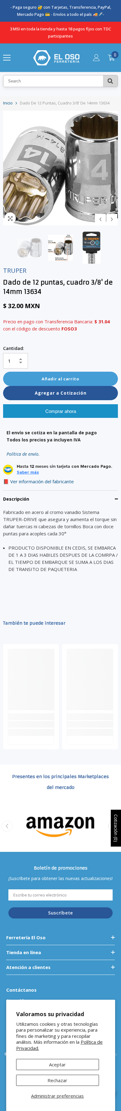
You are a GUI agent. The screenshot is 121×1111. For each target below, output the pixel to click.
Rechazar (57, 1080)
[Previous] (100, 219)
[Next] (111, 219)
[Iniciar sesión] (96, 57)
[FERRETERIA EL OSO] (60, 826)
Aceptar (57, 1064)
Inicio (8, 103)
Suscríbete (60, 913)
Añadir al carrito (60, 379)
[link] (31, 724)
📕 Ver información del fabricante (38, 481)
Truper (14, 270)
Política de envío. (23, 454)
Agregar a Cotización (61, 393)
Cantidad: (13, 348)
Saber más (28, 472)
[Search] (110, 81)
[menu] (7, 57)
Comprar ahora (60, 411)
